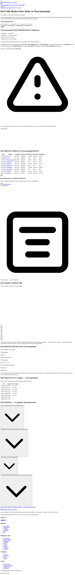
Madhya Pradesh (7, 539)
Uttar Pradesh (7, 538)
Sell (20, 5)
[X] (5, 520)
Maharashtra (6, 541)
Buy (18, 5)
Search (2, 26)
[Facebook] (2, 520)
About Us (6, 554)
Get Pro (2, 6)
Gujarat (5, 546)
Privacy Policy (7, 564)
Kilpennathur (9, 165)
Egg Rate (15, 5)
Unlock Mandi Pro (6, 184)
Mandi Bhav (10, 5)
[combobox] (4, 25)
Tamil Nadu (11, 7)
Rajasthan (6, 542)
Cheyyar (8, 156)
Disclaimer (6, 568)
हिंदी (1, 3)
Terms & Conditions (8, 565)
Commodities (4, 5)
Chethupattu (9, 161)
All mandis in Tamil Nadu (29, 507)
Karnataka (6, 547)
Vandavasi (8, 163)
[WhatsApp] (1, 520)
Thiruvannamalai (10, 159)
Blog (22, 5)
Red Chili (6, 7)
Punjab (5, 543)
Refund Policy (7, 566)
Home (2, 7)
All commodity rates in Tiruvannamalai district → (12, 507)
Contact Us (6, 556)
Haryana (5, 545)
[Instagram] (4, 520)
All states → (6, 549)
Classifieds (6, 530)
